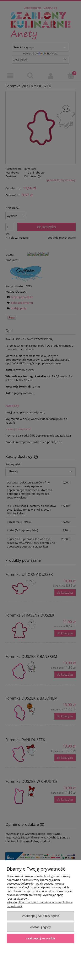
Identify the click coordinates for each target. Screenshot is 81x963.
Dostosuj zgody (40, 927)
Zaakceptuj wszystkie (40, 938)
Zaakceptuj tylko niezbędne (40, 916)
